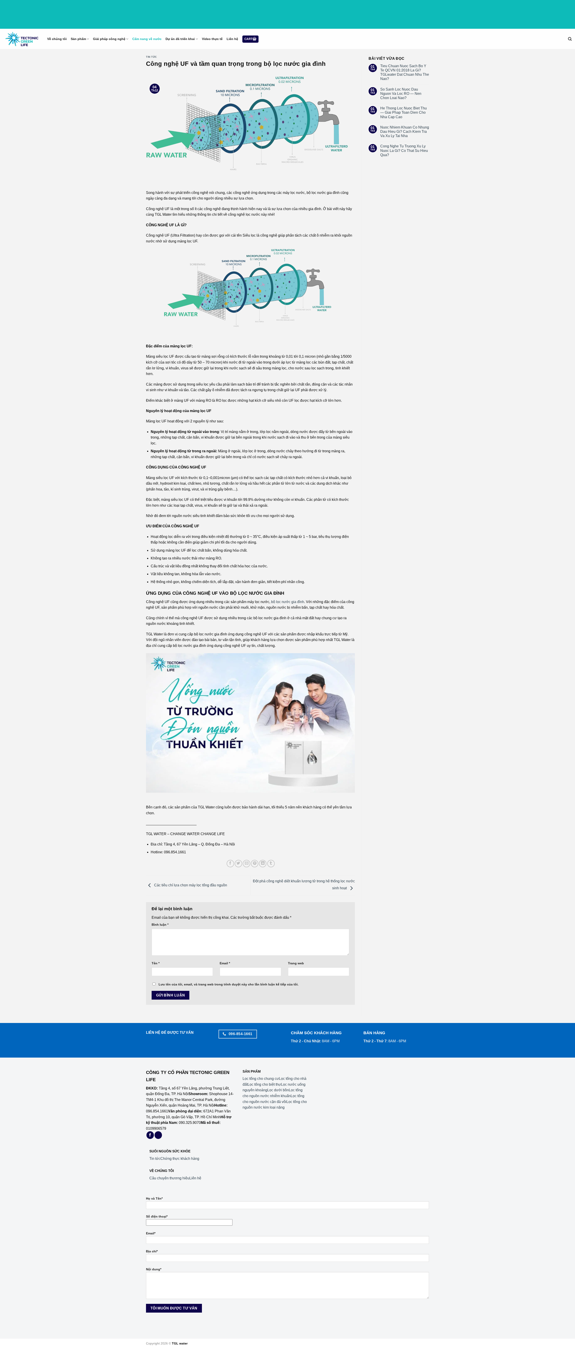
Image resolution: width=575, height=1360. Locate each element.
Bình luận (160, 924)
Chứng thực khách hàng (179, 1158)
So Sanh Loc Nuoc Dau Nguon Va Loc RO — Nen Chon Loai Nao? (400, 93)
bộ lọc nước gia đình (287, 602)
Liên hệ (195, 1178)
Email (225, 963)
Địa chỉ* (152, 1251)
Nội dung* (153, 1269)
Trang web (296, 963)
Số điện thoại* (157, 1216)
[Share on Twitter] (238, 863)
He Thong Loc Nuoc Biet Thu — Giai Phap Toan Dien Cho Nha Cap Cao (403, 112)
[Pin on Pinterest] (254, 863)
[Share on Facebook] (230, 863)
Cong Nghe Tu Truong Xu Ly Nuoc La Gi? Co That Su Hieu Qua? (404, 150)
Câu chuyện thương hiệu (169, 1178)
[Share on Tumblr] (271, 863)
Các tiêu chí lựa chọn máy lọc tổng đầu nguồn (190, 885)
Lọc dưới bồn (278, 1090)
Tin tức (151, 56)
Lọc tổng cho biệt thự (264, 1084)
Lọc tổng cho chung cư (261, 1078)
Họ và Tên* (154, 1198)
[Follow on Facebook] (150, 1135)
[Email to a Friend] (246, 863)
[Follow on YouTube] (158, 1135)
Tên (155, 963)
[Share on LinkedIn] (262, 863)
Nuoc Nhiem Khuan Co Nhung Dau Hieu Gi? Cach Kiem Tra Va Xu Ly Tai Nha (404, 131)
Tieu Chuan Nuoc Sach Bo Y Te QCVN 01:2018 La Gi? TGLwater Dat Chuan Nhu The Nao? (404, 72)
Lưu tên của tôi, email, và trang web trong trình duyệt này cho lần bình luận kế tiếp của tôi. (229, 984)
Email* (150, 1233)
